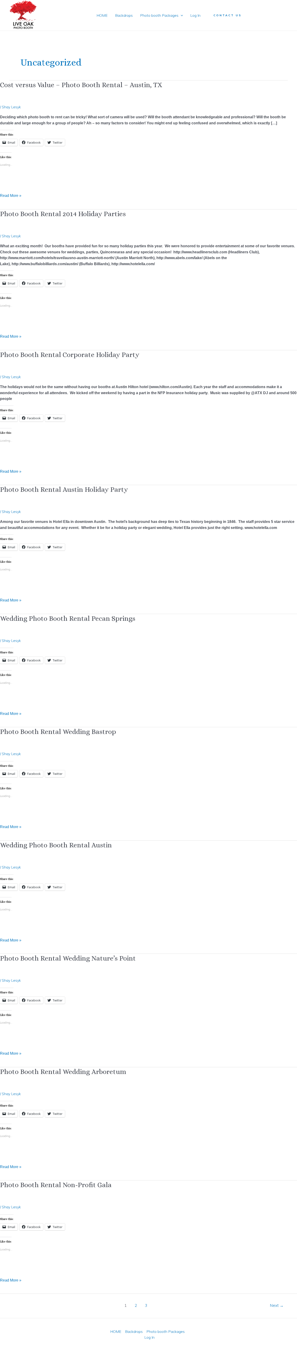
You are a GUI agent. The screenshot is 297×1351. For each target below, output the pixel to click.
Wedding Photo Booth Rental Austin (56, 845)
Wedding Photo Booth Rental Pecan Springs (67, 618)
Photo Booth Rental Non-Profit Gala (56, 1185)
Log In (195, 15)
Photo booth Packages (159, 15)
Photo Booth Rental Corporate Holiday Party (69, 355)
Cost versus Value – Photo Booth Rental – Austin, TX (81, 85)
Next (277, 1305)
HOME (102, 15)
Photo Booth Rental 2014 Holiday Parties (63, 214)
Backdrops (124, 15)
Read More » (10, 195)
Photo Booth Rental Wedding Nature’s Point (68, 958)
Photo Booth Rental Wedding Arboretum (63, 1072)
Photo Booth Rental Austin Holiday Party (64, 489)
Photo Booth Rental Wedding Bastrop (58, 732)
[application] (180, 15)
